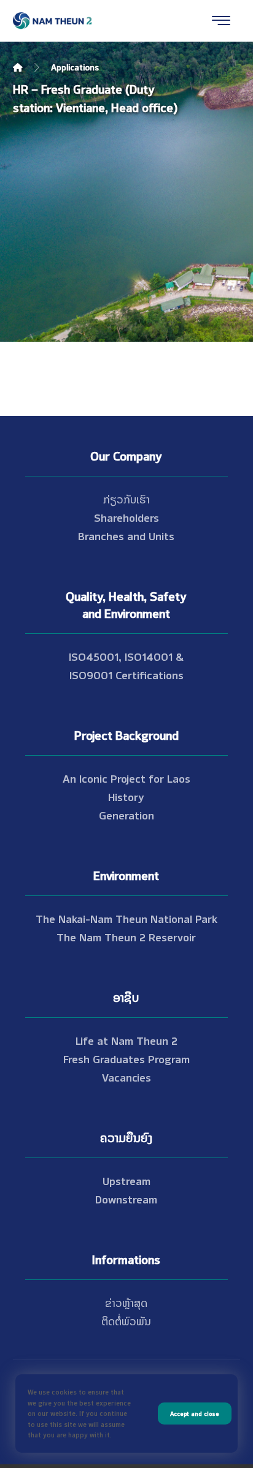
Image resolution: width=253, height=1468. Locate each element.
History (126, 796)
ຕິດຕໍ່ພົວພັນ (126, 1320)
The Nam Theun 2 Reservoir (126, 936)
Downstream (126, 1198)
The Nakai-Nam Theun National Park (126, 918)
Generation (126, 814)
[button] (221, 20)
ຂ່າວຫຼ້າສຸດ (126, 1302)
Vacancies (126, 1076)
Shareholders (126, 517)
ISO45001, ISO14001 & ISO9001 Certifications (126, 665)
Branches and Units (126, 535)
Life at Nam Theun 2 (126, 1040)
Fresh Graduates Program (126, 1058)
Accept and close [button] (194, 1413)
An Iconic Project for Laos (126, 778)
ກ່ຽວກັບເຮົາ (126, 498)
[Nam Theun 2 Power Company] (53, 20)
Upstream (126, 1180)
